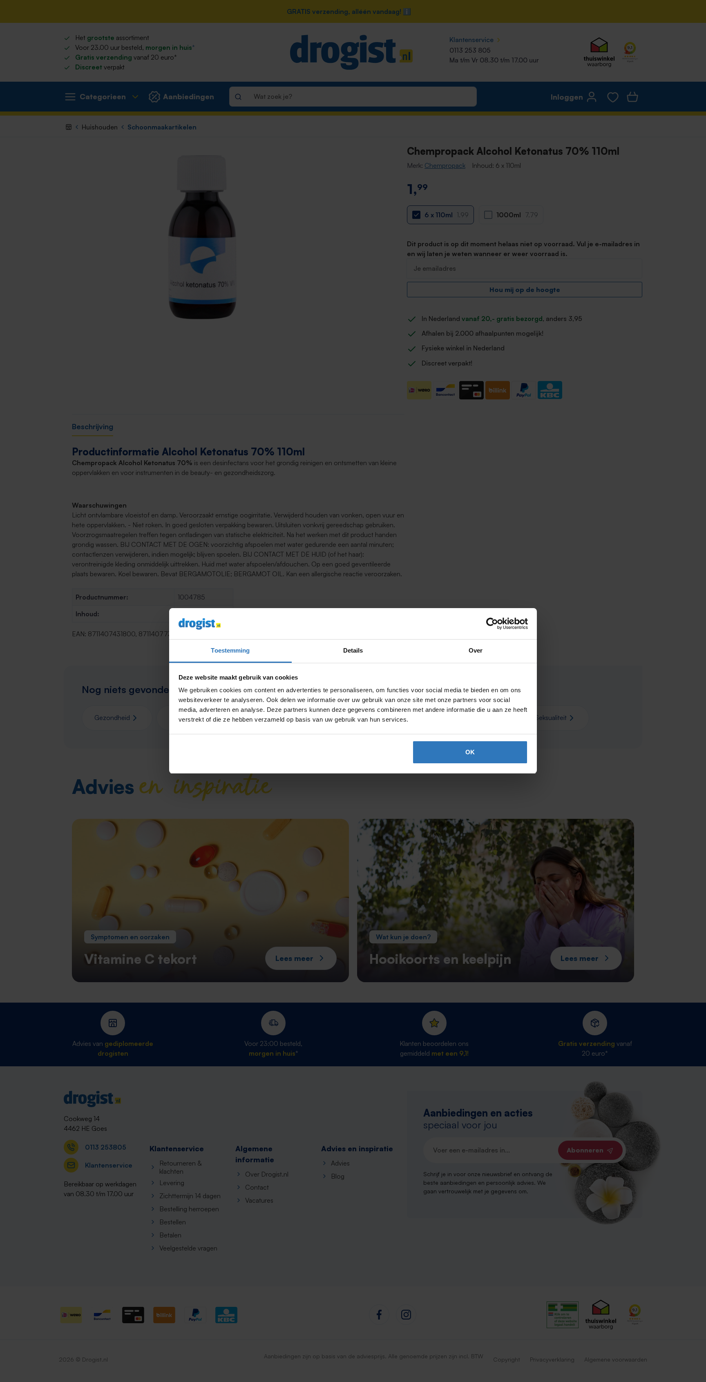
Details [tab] (353, 650)
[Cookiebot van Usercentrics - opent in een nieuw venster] (492, 624)
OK (470, 752)
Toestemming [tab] (230, 650)
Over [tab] (476, 650)
